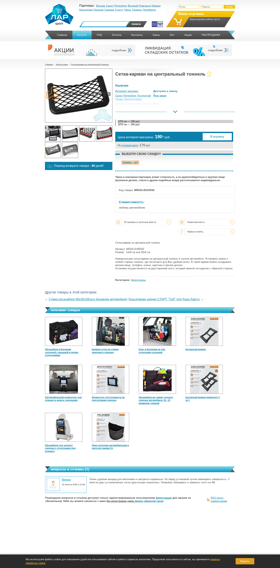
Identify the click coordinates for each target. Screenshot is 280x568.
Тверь (127, 9)
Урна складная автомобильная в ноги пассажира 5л (110, 447)
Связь (156, 34)
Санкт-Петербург (116, 5)
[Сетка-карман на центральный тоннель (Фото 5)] (53, 150)
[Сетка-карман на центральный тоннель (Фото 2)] (70, 133)
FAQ (99, 34)
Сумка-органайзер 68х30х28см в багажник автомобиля (88, 299)
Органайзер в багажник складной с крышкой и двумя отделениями (61, 352)
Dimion (66, 479)
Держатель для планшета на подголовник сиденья (108, 399)
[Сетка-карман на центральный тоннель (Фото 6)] (70, 150)
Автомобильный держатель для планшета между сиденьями (63, 399)
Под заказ (159, 95)
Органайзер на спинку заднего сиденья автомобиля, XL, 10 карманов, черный (156, 400)
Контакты (137, 34)
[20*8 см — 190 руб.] (175, 124)
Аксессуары (62, 64)
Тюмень (137, 9)
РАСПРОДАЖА (211, 34)
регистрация (164, 497)
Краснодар (86, 9)
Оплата (116, 34)
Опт (172, 34)
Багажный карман (196, 349)
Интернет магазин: (127, 91)
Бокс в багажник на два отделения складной (152, 351)
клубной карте (130, 145)
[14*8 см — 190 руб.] (175, 121)
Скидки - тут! (130, 162)
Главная (49, 64)
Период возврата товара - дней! (78, 165)
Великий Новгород (139, 5)
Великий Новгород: (127, 112)
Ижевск (156, 5)
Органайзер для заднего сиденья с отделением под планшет (60, 448)
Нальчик (99, 9)
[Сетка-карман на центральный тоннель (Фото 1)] (53, 133)
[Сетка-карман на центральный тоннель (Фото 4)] (104, 133)
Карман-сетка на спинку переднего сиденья (105, 351)
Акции (188, 34)
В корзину (217, 136)
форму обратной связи (149, 501)
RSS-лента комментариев (219, 499)
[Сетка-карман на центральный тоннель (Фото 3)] (87, 133)
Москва (100, 5)
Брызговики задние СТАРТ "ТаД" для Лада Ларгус (164, 299)
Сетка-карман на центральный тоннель (90, 64)
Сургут (119, 9)
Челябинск (149, 9)
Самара (109, 9)
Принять (245, 561)
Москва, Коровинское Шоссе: (133, 103)
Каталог (82, 34)
